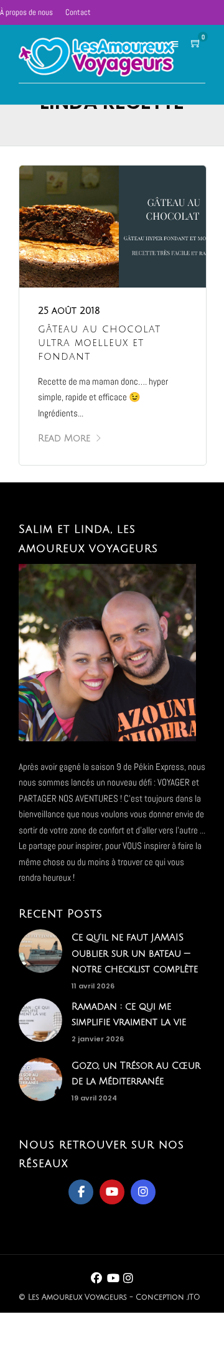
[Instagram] (143, 1191)
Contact (78, 12)
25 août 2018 (69, 311)
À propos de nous (26, 12)
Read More (64, 438)
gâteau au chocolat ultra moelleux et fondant (99, 343)
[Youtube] (112, 1191)
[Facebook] (80, 1191)
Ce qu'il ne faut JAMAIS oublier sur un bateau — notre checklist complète (135, 953)
